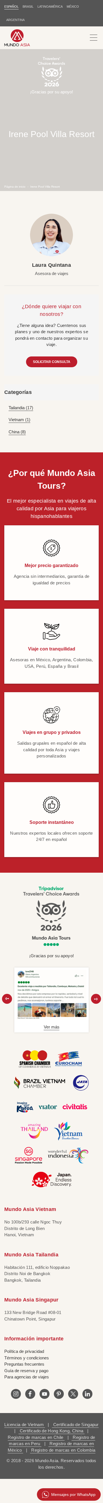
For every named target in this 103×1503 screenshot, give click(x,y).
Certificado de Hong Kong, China (52, 1430)
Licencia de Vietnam (24, 1424)
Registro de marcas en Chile (36, 1437)
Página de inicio (14, 186)
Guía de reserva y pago (26, 1370)
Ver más (52, 1027)
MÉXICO (73, 6)
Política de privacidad (24, 1351)
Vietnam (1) (19, 419)
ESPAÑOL (11, 6)
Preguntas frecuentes (24, 1364)
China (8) (17, 431)
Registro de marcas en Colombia (62, 1450)
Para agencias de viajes (26, 1376)
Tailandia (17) (21, 407)
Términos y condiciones (26, 1357)
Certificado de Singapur (75, 1424)
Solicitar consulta (51, 362)
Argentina (15, 20)
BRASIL (28, 6)
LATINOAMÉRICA (50, 6)
